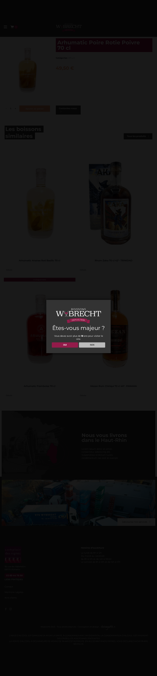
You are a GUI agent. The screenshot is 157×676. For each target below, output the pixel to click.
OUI (65, 345)
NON (92, 345)
